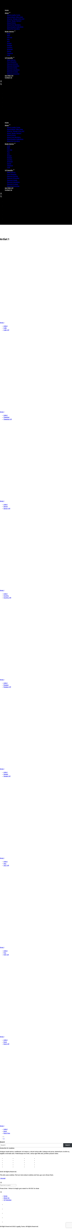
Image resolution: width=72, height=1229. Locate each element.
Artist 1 (6, 326)
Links (27, 1158)
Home (5, 1196)
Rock (8, 33)
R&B (8, 35)
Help (37, 1160)
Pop (8, 39)
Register (6, 1160)
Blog (37, 1167)
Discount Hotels (12, 68)
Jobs (15, 1160)
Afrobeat (10, 49)
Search (2, 1142)
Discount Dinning (12, 64)
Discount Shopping (13, 66)
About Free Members (14, 25)
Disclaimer (7, 1167)
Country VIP (7, 598)
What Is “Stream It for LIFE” (16, 19)
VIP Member (8, 1200)
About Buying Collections (15, 27)
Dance (9, 51)
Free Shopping (11, 62)
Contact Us (8, 78)
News (38, 1165)
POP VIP (6, 955)
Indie (5, 328)
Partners (28, 1160)
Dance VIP (7, 508)
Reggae (6, 685)
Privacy (6, 1165)
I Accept (2, 1178)
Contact (38, 1158)
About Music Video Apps (15, 17)
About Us (6, 1198)
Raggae (9, 45)
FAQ (37, 1162)
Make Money (11, 60)
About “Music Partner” (14, 21)
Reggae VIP (7, 687)
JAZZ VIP (6, 865)
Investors (29, 1165)
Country (9, 47)
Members (29, 1167)
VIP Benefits (9, 58)
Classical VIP (8, 419)
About (7, 13)
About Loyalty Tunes (13, 15)
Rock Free (7, 1133)
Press (16, 1162)
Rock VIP (6, 1044)
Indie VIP (6, 330)
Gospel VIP (7, 776)
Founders (17, 1158)
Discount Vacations (13, 70)
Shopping (17, 1167)
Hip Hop (9, 37)
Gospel (9, 43)
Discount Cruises (12, 72)
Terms (5, 1162)
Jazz (8, 41)
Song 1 (2, 322)
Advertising (18, 1165)
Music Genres (9, 31)
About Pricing (11, 23)
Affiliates (29, 1162)
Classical (10, 53)
